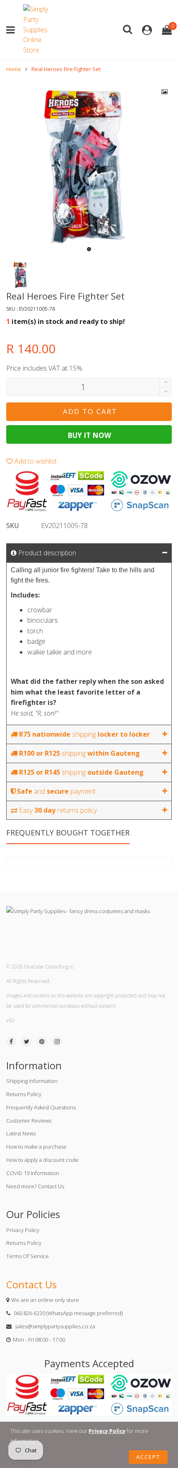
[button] (165, 392)
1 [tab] (89, 249)
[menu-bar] (12, 30)
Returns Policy (23, 1094)
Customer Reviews (28, 1120)
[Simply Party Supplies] (37, 29)
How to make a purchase (36, 1146)
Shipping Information (32, 1081)
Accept (148, 1457)
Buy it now (89, 435)
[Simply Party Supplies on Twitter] (26, 1042)
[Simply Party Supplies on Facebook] (11, 1042)
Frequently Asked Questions (41, 1107)
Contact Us (31, 1284)
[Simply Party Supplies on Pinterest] (42, 1042)
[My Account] (147, 30)
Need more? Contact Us (35, 1186)
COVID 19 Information (32, 1173)
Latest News (21, 1133)
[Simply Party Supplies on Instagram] (57, 1042)
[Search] (127, 29)
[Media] (165, 92)
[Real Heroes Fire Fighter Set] (89, 167)
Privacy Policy (22, 1230)
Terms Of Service (27, 1256)
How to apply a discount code (42, 1159)
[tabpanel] (89, 167)
